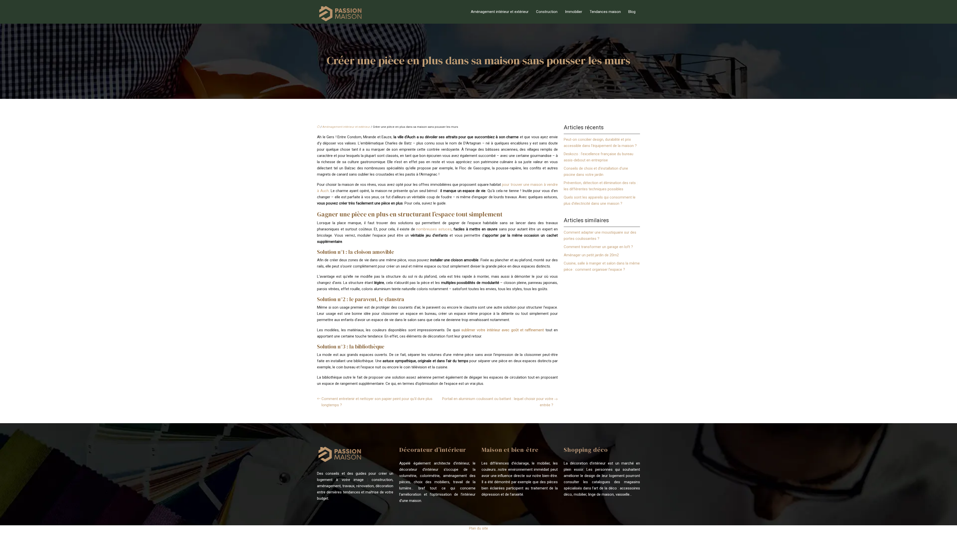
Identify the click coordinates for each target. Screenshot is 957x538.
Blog (632, 11)
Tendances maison (605, 11)
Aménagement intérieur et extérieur (500, 11)
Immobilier (573, 11)
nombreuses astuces (434, 229)
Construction (547, 11)
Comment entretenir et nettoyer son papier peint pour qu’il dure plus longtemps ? (376, 402)
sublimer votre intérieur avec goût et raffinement (502, 330)
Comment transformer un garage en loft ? (598, 247)
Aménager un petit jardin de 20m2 (591, 255)
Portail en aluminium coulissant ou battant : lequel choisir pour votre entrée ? (497, 402)
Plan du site (478, 528)
